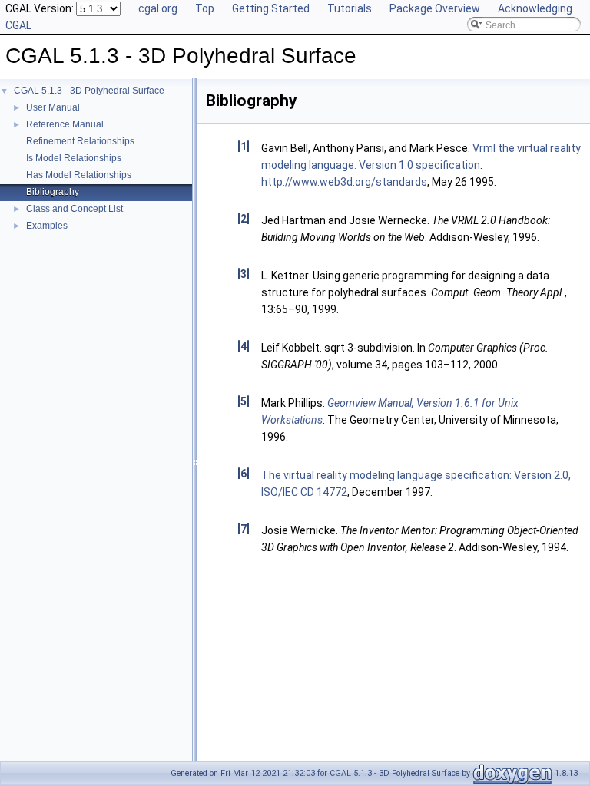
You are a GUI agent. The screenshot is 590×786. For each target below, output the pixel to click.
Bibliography (52, 192)
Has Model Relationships (78, 175)
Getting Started (271, 8)
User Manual (53, 107)
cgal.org (157, 8)
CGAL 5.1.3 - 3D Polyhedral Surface (89, 90)
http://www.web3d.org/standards (344, 182)
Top (204, 8)
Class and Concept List (74, 208)
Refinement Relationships (80, 141)
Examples (47, 225)
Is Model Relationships (73, 158)
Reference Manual (65, 124)
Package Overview (434, 8)
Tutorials (349, 8)
